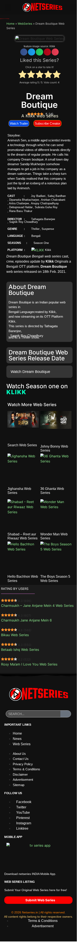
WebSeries (25, 23)
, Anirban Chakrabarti (52, 199)
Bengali (36, 235)
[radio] (22, 74)
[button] (8, 7)
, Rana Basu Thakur (19, 211)
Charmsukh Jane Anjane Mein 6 (26, 620)
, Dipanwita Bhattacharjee (23, 199)
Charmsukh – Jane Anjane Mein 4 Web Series (37, 605)
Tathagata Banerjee (43, 219)
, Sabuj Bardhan (56, 196)
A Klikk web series (39, 115)
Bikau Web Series (15, 635)
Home (10, 23)
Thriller (35, 228)
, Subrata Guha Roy (45, 207)
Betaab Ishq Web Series (20, 649)
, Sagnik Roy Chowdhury (22, 221)
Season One (41, 243)
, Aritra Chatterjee (18, 203)
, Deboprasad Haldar (20, 207)
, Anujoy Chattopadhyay (44, 203)
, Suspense (47, 228)
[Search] (65, 714)
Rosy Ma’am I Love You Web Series (29, 664)
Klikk (52, 46)
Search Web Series (22, 445)
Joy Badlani (38, 196)
